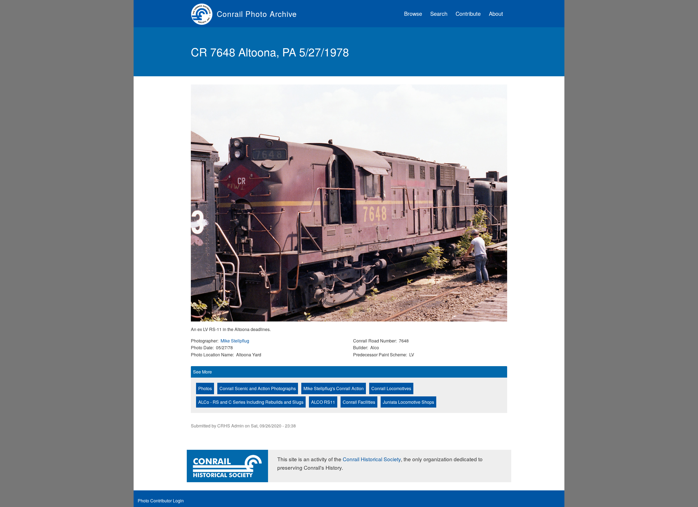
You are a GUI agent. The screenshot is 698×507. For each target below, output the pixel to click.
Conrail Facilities (359, 402)
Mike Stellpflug (235, 341)
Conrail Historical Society (372, 459)
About (496, 13)
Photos (205, 388)
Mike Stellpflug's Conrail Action (333, 388)
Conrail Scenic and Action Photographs (257, 388)
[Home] (204, 13)
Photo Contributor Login (161, 500)
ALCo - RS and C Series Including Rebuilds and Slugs (250, 402)
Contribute (468, 13)
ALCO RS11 (323, 402)
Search (438, 13)
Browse (413, 13)
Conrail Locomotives (391, 388)
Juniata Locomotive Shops (408, 402)
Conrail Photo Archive (257, 13)
